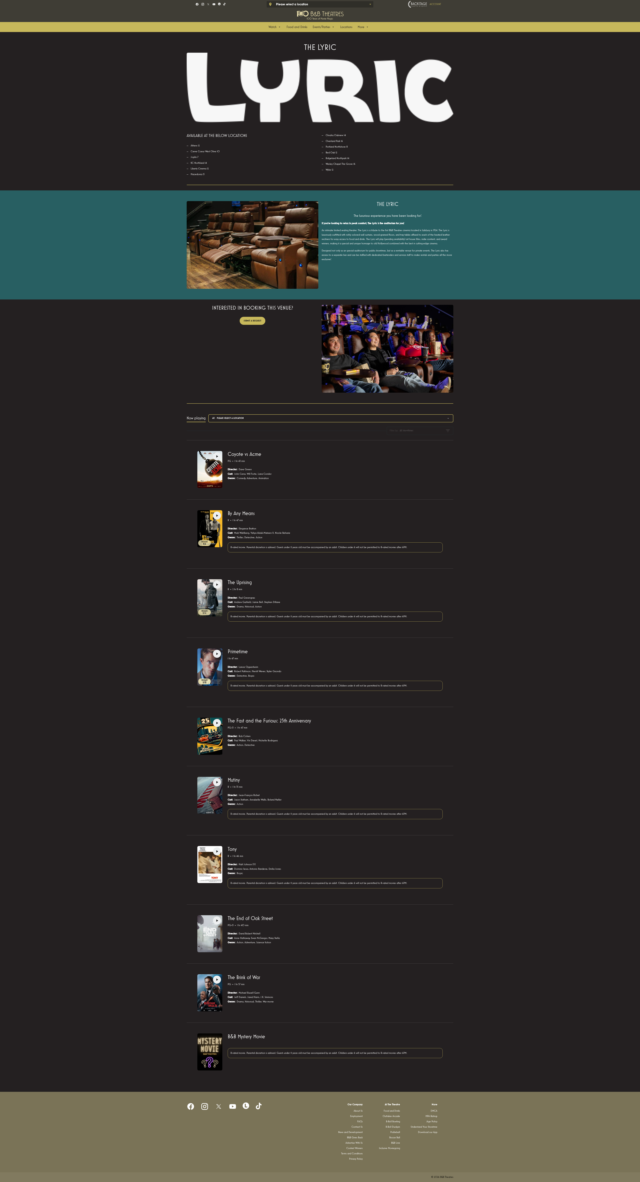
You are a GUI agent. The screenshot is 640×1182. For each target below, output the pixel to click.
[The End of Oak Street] (209, 933)
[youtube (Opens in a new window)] (214, 4)
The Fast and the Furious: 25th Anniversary (269, 721)
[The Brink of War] (209, 992)
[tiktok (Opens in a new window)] (224, 4)
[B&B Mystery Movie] (209, 1051)
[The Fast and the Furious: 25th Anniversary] (209, 736)
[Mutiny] (209, 795)
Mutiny (234, 780)
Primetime (238, 651)
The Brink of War (244, 977)
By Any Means (241, 513)
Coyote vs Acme (244, 454)
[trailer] (217, 456)
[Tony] (209, 864)
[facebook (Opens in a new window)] (197, 4)
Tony (232, 849)
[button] (320, 88)
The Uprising (240, 582)
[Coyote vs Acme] (209, 469)
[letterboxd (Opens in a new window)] (219, 4)
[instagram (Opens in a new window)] (202, 4)
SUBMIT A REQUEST (252, 321)
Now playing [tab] (196, 418)
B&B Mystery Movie (246, 1036)
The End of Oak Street (250, 918)
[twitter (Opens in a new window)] (208, 4)
